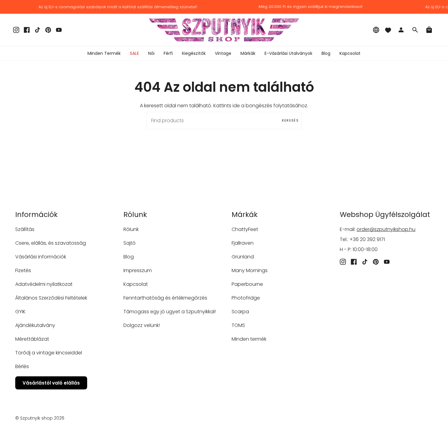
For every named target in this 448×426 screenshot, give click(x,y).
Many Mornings (250, 270)
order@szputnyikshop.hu (386, 229)
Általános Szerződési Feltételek (51, 297)
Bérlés (22, 366)
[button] (151, 53)
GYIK (20, 311)
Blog (128, 256)
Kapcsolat (135, 284)
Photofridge (246, 297)
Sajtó (129, 243)
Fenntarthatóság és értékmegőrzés (165, 297)
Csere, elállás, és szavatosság (50, 243)
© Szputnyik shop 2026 (39, 418)
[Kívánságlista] (388, 30)
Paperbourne (247, 284)
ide (236, 105)
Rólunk (131, 229)
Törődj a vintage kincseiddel (48, 352)
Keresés (290, 120)
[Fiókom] (401, 30)
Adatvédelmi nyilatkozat (44, 284)
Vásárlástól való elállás (51, 383)
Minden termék (249, 339)
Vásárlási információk (40, 256)
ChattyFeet (245, 229)
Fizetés (23, 270)
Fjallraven (243, 243)
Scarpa (240, 311)
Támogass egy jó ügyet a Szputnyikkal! (169, 311)
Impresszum (137, 270)
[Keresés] (415, 30)
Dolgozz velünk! (141, 325)
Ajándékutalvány (35, 325)
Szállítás (24, 229)
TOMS (238, 325)
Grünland (243, 256)
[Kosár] (429, 30)
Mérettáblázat (32, 339)
